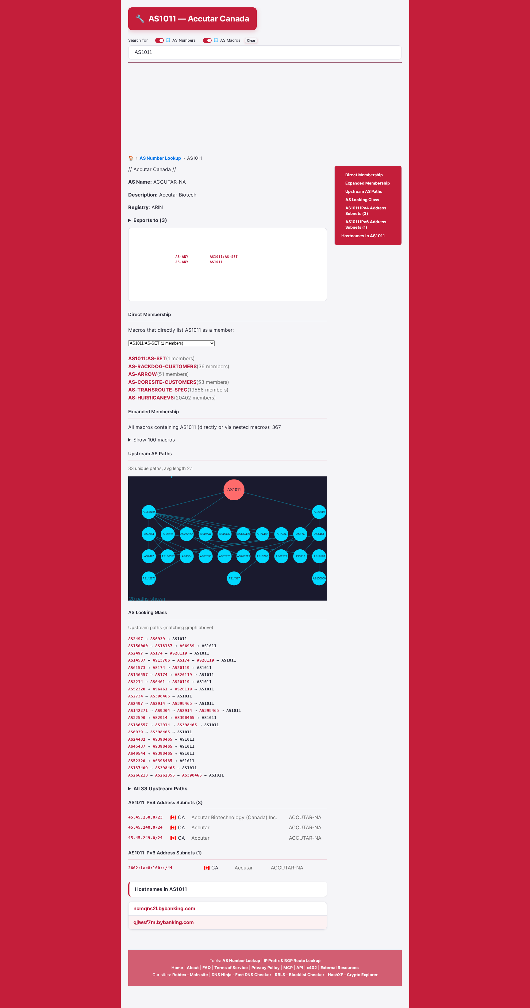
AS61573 (136, 667)
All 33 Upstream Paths (160, 788)
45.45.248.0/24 (145, 827)
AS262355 (165, 775)
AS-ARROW (142, 374)
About (193, 967)
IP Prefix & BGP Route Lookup (292, 960)
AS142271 (138, 710)
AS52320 (136, 689)
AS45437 (136, 746)
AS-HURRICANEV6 (151, 398)
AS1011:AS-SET (224, 256)
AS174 (156, 653)
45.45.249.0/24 (145, 837)
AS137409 (138, 768)
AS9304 (162, 710)
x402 (312, 967)
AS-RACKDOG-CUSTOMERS (162, 366)
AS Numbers (181, 40)
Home (177, 967)
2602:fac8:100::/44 (150, 867)
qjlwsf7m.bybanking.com (163, 922)
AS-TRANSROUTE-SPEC (157, 390)
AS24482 (136, 739)
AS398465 (160, 696)
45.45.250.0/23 (145, 817)
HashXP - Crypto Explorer (353, 974)
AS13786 (161, 660)
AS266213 (138, 775)
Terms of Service (231, 967)
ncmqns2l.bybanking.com (164, 908)
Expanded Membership (367, 183)
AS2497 (135, 638)
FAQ (206, 967)
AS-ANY (181, 256)
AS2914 (157, 703)
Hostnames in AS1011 (363, 235)
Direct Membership (364, 174)
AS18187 (163, 645)
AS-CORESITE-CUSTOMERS (162, 382)
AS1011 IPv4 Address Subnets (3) (365, 210)
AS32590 (136, 717)
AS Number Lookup (241, 960)
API (299, 967)
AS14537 (136, 660)
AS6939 (157, 638)
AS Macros (226, 40)
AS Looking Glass (362, 199)
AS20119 (178, 653)
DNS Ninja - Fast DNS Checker (241, 974)
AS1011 (216, 262)
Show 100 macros (154, 440)
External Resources (340, 967)
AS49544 (136, 753)
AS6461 (157, 681)
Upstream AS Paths (363, 191)
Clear (251, 40)
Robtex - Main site (190, 974)
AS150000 (138, 645)
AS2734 (135, 696)
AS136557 (138, 674)
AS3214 (135, 681)
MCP (288, 967)
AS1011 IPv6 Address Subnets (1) (365, 224)
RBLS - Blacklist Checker (299, 974)
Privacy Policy (266, 967)
